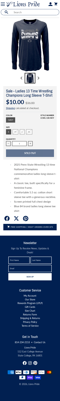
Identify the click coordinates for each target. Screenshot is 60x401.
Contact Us (39, 342)
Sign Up (30, 276)
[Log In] (50, 4)
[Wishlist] (46, 4)
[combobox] (35, 12)
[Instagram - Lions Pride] (30, 363)
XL (29, 132)
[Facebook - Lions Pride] (25, 363)
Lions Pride (34, 384)
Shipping (10, 108)
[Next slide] (38, 78)
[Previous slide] (21, 78)
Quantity (11, 139)
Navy (10, 120)
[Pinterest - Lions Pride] (35, 363)
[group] (30, 78)
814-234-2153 (22, 342)
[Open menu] (3, 4)
